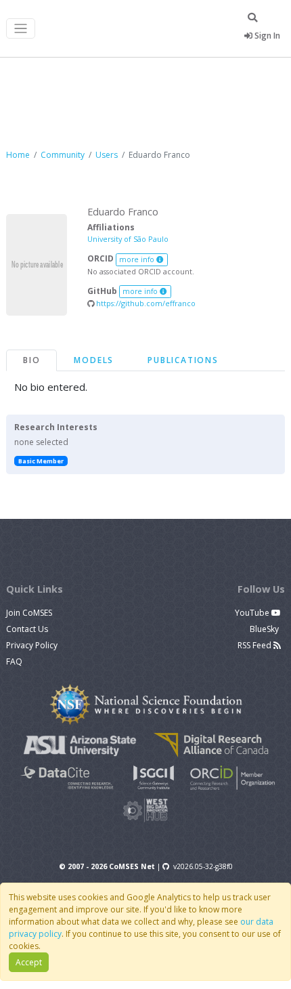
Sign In (266, 35)
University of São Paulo (128, 239)
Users (106, 155)
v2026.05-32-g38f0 (203, 866)
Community (63, 155)
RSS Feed (255, 645)
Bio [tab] (31, 360)
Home (18, 155)
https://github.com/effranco (145, 303)
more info (137, 259)
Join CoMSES (29, 612)
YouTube (253, 612)
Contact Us (27, 629)
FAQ (14, 661)
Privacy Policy (32, 645)
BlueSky (265, 629)
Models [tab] (94, 360)
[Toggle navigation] (20, 28)
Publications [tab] (183, 360)
